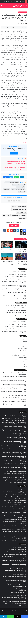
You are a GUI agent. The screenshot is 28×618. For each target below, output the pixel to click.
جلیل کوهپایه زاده (21, 212)
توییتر (11, 177)
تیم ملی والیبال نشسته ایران (19, 209)
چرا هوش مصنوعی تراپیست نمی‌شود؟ (18, 504)
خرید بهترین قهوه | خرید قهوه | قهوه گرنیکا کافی (18, 355)
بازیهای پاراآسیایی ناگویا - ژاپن (18, 206)
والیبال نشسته (22, 218)
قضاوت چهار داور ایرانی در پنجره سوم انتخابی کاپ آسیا (21, 250)
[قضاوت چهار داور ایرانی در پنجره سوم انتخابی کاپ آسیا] (21, 244)
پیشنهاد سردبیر (22, 486)
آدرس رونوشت (14, 225)
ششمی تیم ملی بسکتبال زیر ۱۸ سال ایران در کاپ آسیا (14, 1)
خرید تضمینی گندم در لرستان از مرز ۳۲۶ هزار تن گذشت (15, 500)
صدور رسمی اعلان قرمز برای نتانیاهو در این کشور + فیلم (14, 521)
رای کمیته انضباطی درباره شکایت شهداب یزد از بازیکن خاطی (8, 263)
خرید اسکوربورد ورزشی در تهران (21, 352)
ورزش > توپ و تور (22, 12)
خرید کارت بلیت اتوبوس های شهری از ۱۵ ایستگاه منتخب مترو (13, 506)
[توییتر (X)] (21, 230)
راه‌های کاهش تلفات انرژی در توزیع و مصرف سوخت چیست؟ (14, 529)
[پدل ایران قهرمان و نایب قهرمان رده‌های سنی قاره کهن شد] (21, 256)
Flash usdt (25, 341)
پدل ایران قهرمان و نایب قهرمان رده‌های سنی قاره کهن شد (21, 263)
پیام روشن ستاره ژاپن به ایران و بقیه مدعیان (15, 161)
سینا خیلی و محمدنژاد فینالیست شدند (18, 488)
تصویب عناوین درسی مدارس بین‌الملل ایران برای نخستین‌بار (14, 540)
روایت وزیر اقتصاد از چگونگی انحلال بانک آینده (17, 502)
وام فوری (25, 366)
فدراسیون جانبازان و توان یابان (18, 215)
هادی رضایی (5, 215)
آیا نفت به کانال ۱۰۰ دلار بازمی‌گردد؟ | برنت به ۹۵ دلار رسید (14, 494)
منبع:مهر (25, 142)
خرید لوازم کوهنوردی (23, 357)
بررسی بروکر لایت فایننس (22, 348)
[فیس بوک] (24, 230)
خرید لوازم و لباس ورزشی (22, 359)
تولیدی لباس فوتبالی (23, 350)
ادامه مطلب (13, 153)
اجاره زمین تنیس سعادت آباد (21, 343)
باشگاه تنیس (24, 346)
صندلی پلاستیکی (24, 361)
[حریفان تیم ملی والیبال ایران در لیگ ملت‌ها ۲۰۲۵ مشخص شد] (7, 244)
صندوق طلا (25, 364)
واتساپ (16, 177)
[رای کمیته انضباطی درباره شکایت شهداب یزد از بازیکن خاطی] (7, 256)
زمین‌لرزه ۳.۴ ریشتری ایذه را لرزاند (19, 534)
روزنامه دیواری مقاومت (21, 523)
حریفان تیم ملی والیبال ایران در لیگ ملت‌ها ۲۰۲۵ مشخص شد (7, 250)
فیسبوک (6, 177)
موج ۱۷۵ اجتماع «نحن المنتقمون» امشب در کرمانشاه (15, 519)
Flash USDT (24, 339)
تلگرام (22, 177)
